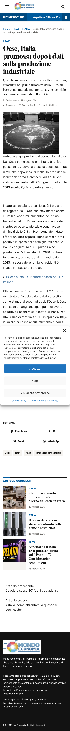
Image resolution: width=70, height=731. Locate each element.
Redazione (11, 100)
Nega (35, 381)
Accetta (35, 368)
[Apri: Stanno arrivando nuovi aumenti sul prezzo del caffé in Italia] (14, 497)
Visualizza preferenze (35, 393)
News (16, 29)
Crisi (7, 452)
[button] (64, 330)
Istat (17, 452)
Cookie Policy (19, 400)
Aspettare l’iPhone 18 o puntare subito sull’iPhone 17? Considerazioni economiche (43, 554)
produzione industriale (48, 452)
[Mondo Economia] (22, 647)
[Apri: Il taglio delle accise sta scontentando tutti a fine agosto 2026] (14, 524)
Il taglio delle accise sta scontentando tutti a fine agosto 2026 (45, 523)
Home (6, 29)
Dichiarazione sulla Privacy (44, 400)
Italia (26, 29)
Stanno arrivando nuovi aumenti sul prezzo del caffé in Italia (47, 496)
